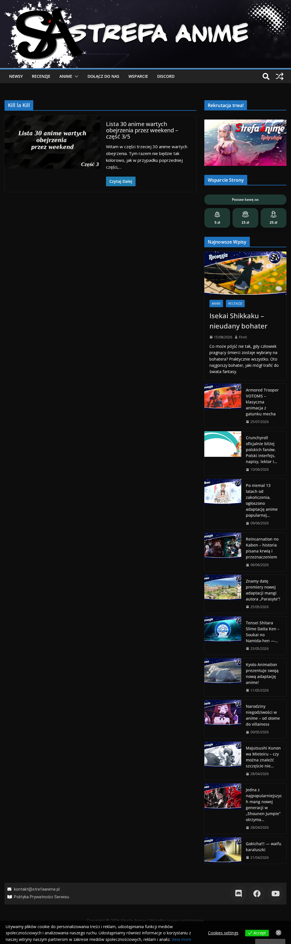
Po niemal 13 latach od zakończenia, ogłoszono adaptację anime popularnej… (262, 500)
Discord (165, 76)
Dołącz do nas (103, 76)
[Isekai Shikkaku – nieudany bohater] (245, 273)
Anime (65, 76)
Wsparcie (138, 76)
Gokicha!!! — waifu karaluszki (263, 846)
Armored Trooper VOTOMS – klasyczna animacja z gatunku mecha (262, 401)
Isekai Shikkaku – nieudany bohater (238, 320)
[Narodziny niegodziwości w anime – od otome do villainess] (222, 719)
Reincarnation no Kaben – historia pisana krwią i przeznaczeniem (262, 548)
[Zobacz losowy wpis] (279, 76)
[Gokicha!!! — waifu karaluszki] (222, 850)
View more (181, 939)
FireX (243, 337)
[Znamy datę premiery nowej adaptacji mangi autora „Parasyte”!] (222, 594)
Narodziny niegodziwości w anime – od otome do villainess (263, 715)
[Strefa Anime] (145, 3)
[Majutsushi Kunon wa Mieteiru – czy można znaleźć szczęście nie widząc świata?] (222, 761)
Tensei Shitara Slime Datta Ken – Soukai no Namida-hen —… (262, 631)
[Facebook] (257, 894)
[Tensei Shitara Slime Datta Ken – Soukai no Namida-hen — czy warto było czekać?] (222, 635)
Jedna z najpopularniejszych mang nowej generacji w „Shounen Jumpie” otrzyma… (264, 804)
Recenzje (41, 76)
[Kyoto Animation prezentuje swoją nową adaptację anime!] (222, 677)
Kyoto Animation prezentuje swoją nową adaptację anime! (262, 673)
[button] (75, 76)
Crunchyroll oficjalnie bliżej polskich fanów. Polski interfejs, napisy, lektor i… (261, 449)
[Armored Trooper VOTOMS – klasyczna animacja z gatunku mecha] (222, 406)
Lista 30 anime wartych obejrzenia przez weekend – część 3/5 (142, 130)
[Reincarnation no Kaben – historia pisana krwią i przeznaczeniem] (222, 552)
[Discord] (238, 894)
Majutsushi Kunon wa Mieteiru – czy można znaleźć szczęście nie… (263, 757)
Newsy (16, 76)
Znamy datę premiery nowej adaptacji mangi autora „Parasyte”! (263, 590)
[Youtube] (275, 894)
